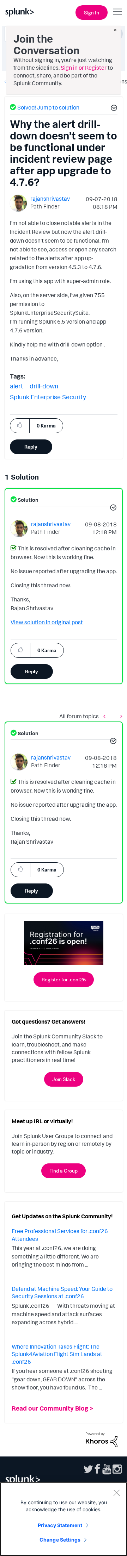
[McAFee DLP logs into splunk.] (106, 716)
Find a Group (63, 1171)
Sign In (91, 12)
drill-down (44, 386)
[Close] (116, 1492)
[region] (63, 1519)
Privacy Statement (60, 1525)
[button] (112, 108)
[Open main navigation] (117, 11)
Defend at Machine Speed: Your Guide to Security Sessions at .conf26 (62, 1292)
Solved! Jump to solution (48, 107)
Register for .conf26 (64, 979)
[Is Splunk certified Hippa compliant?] (119, 716)
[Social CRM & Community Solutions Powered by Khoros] (101, 1439)
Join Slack (63, 1079)
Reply (30, 447)
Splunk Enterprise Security (48, 397)
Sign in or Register (84, 67)
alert (16, 386)
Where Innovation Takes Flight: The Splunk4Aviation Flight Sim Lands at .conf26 (57, 1354)
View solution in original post (47, 622)
